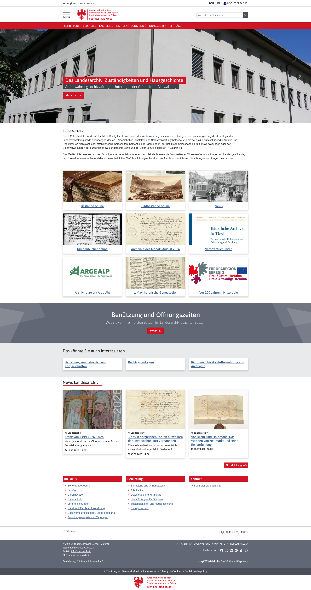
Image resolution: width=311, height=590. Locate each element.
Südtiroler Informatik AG (90, 561)
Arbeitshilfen (138, 490)
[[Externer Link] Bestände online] (92, 186)
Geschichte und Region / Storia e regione (91, 513)
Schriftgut (71, 25)
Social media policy (195, 571)
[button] (11, 76)
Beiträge (175, 25)
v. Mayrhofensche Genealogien (156, 292)
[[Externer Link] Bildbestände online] (155, 186)
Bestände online (92, 206)
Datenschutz (75, 499)
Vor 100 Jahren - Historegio (218, 292)
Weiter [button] (154, 331)
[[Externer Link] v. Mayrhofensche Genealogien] (155, 272)
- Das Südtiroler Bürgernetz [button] (223, 561)
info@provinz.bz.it (81, 551)
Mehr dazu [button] (72, 95)
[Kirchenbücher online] (92, 229)
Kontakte (219, 543)
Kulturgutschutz (140, 508)
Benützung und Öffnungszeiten (145, 25)
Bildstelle (89, 25)
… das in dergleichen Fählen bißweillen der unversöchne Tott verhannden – (155, 439)
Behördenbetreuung (79, 485)
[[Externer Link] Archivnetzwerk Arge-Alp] (92, 272)
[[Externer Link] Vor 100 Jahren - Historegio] (218, 272)
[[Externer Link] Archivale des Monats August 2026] (155, 229)
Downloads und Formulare (146, 494)
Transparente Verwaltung (194, 543)
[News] (218, 186)
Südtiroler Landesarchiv (207, 485)
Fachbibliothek (109, 25)
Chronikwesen (76, 494)
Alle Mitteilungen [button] (235, 465)
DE (211, 3)
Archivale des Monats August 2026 (155, 249)
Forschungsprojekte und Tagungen (88, 517)
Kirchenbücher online (92, 249)
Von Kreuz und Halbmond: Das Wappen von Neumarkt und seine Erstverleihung (214, 440)
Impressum (149, 571)
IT (218, 3)
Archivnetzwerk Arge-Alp (92, 292)
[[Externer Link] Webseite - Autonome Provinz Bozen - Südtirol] (97, 14)
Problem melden (238, 543)
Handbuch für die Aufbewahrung (86, 508)
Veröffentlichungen (218, 249)
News (219, 206)
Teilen (227, 532)
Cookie (176, 571)
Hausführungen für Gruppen (147, 499)
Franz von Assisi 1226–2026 (84, 437)
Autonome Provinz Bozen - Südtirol (90, 543)
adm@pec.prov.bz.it (79, 555)
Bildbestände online (155, 206)
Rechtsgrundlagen (141, 362)
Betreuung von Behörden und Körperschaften (85, 364)
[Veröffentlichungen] (218, 229)
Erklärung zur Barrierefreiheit (122, 571)
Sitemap (70, 531)
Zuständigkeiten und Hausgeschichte (152, 503)
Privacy (163, 571)
